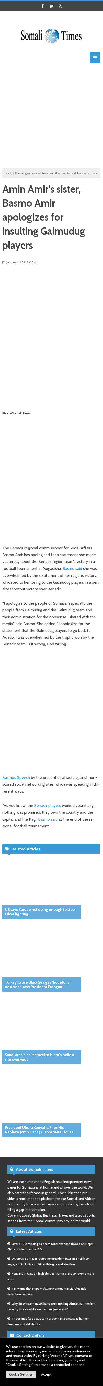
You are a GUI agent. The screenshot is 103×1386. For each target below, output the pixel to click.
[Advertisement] (51, 114)
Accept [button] (46, 1374)
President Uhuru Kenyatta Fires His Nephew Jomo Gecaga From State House (39, 1129)
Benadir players (47, 805)
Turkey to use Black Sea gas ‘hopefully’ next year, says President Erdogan (37, 984)
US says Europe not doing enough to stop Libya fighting (40, 911)
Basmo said (72, 568)
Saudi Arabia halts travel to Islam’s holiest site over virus (39, 1057)
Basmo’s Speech (16, 777)
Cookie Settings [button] (21, 1374)
